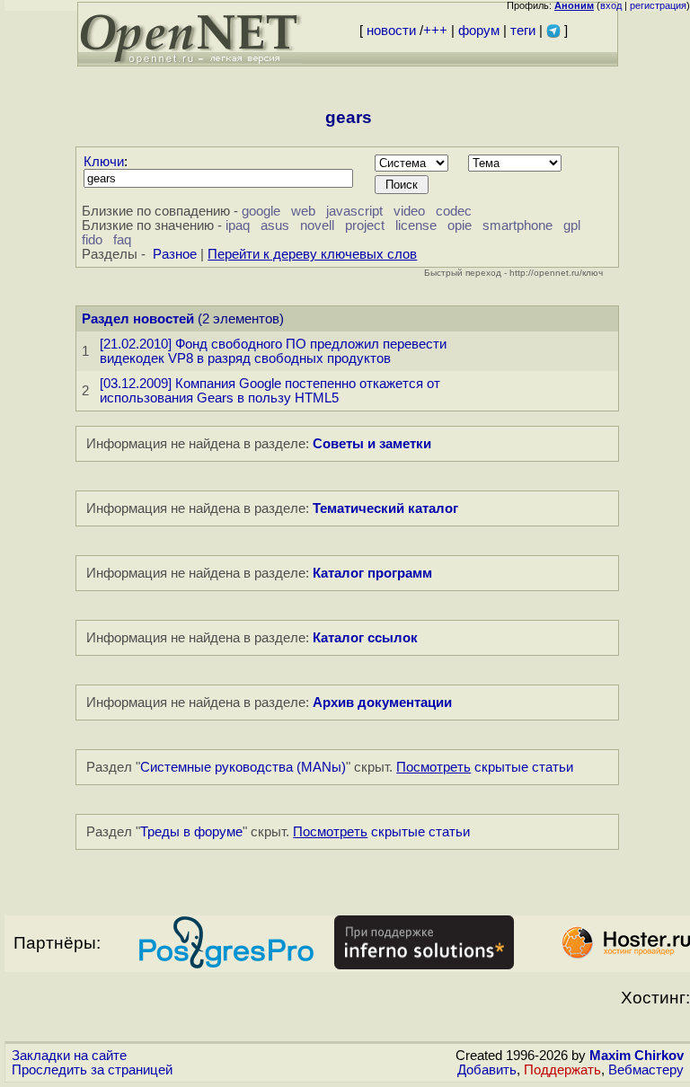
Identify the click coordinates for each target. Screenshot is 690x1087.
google (261, 211)
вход (611, 5)
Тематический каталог (385, 508)
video (409, 211)
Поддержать (562, 1070)
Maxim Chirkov (636, 1055)
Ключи (104, 162)
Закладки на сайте (69, 1055)
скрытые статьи (484, 767)
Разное (175, 254)
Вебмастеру (646, 1070)
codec (454, 211)
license (416, 225)
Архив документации (382, 702)
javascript (354, 211)
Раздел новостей (138, 319)
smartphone (517, 225)
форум (479, 30)
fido (92, 240)
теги (522, 30)
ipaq (238, 225)
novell (317, 225)
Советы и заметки (372, 444)
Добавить (487, 1070)
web (303, 211)
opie (459, 225)
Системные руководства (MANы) (243, 767)
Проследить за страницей (92, 1070)
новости (391, 30)
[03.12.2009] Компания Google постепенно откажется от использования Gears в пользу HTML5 (270, 390)
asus (275, 225)
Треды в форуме (191, 832)
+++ (435, 30)
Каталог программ (372, 573)
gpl (571, 225)
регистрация (658, 5)
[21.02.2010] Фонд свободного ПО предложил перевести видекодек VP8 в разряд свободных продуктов (273, 351)
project (365, 225)
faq (122, 240)
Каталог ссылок (365, 638)
